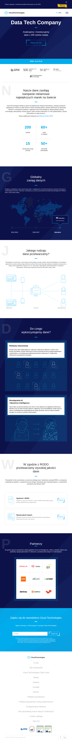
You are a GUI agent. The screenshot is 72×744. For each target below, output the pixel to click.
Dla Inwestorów (36, 668)
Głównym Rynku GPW (46, 116)
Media (36, 677)
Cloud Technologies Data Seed (36, 672)
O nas (36, 663)
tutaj (49, 642)
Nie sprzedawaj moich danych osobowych (36, 711)
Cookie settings (36, 716)
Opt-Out (36, 721)
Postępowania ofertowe (36, 707)
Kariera (36, 682)
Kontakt (36, 687)
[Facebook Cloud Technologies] (60, 737)
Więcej (61, 500)
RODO (36, 692)
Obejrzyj (62, 5)
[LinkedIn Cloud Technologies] (65, 737)
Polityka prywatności (36, 697)
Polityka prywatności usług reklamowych (36, 702)
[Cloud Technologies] (14, 12)
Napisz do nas (36, 43)
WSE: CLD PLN (36, 61)
